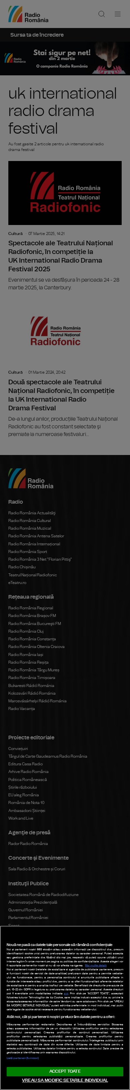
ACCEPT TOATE (65, 1071)
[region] (65, 1008)
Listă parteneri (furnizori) (23, 1058)
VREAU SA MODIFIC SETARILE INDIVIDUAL (65, 1080)
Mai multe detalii (96, 965)
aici (66, 993)
